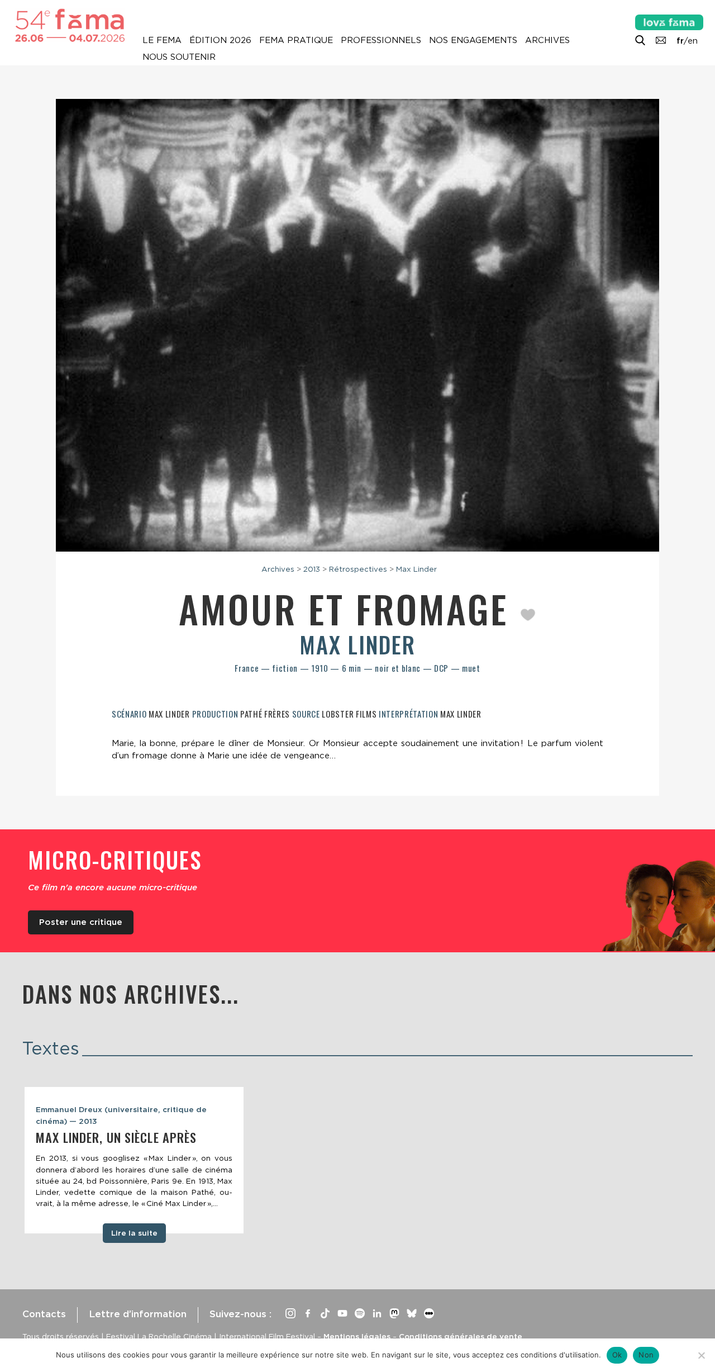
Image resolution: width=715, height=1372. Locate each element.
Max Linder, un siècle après (116, 1137)
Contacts (44, 1313)
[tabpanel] (134, 1160)
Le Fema (162, 40)
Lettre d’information (138, 1313)
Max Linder (416, 568)
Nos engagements (473, 40)
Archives (547, 40)
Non (646, 1354)
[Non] (701, 1355)
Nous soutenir (179, 57)
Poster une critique (80, 922)
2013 (311, 568)
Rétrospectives (358, 568)
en (693, 41)
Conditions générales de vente (460, 1336)
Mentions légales (356, 1336)
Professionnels (381, 40)
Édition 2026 (220, 40)
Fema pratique (296, 40)
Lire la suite (134, 1232)
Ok (617, 1354)
